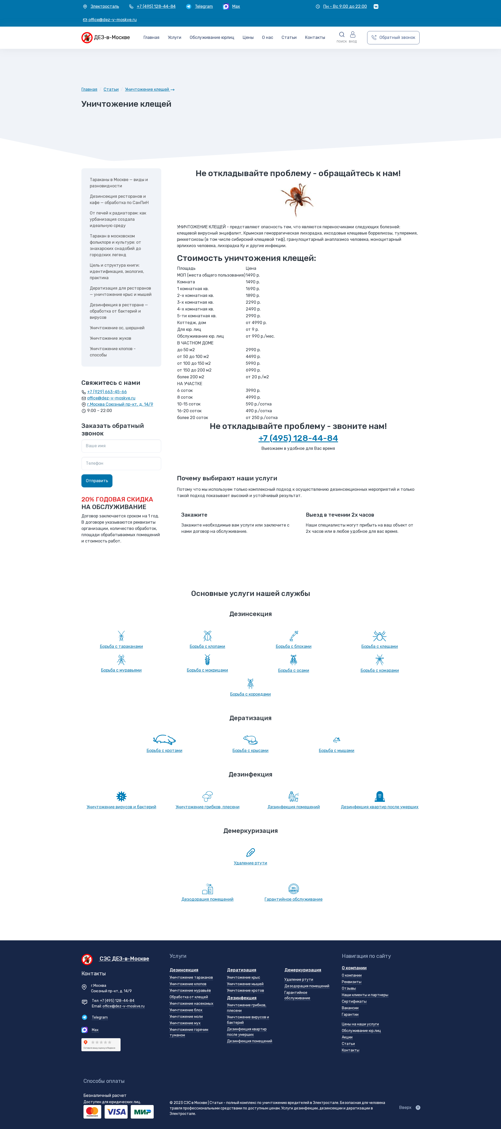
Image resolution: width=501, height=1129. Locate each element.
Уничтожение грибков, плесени (208, 806)
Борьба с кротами (164, 750)
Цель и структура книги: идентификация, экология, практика (117, 271)
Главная (151, 37)
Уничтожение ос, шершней (117, 327)
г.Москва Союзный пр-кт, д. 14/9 (120, 404)
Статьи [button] (289, 37)
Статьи (348, 1044)
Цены (248, 37)
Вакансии (350, 1008)
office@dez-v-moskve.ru (111, 398)
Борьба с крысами (250, 750)
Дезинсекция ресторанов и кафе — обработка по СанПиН (119, 199)
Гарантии (350, 1014)
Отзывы (349, 988)
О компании (354, 967)
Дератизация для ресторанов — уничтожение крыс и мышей (121, 291)
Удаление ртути (250, 863)
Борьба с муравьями (121, 670)
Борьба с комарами (380, 670)
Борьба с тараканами (121, 646)
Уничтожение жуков (110, 338)
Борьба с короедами (250, 694)
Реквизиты (351, 982)
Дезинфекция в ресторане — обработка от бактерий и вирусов (119, 311)
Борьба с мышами (336, 750)
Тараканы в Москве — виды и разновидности (119, 182)
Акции (347, 1037)
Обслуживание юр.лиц (361, 1031)
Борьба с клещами (379, 646)
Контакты (315, 37)
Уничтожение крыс (243, 977)
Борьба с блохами (294, 646)
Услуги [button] (174, 37)
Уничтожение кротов (245, 990)
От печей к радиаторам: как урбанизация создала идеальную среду (118, 219)
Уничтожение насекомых (191, 1003)
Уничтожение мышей (245, 984)
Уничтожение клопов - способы (113, 351)
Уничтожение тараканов (191, 977)
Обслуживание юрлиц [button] (212, 37)
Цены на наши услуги (360, 1024)
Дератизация (241, 969)
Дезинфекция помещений (293, 806)
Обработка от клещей (189, 997)
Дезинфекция (242, 997)
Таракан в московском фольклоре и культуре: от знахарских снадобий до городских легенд (115, 245)
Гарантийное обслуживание (294, 899)
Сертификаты (354, 1001)
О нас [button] (267, 37)
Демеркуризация (302, 969)
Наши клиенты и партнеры (365, 995)
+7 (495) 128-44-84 (298, 438)
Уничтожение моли (186, 1016)
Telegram (100, 1017)
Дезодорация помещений (207, 899)
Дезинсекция (184, 969)
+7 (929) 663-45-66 (107, 391)
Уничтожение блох (186, 1010)
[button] (342, 37)
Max (95, 1030)
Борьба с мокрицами (207, 670)
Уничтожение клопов (188, 984)
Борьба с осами (293, 670)
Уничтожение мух (185, 1023)
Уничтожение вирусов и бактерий (121, 806)
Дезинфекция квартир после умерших (380, 806)
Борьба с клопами (207, 646)
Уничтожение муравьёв (190, 990)
